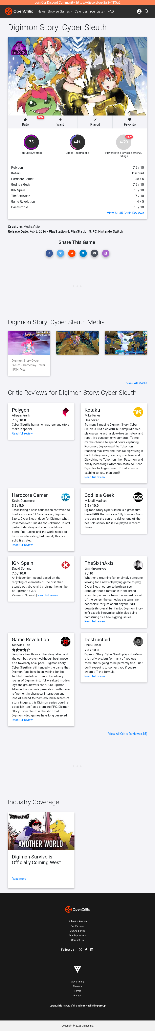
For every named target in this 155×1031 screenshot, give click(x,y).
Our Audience (77, 930)
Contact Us (77, 940)
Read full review (22, 433)
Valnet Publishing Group (92, 1005)
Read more (19, 879)
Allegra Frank (21, 415)
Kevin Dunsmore (23, 501)
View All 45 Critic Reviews (125, 213)
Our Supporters (77, 935)
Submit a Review (77, 921)
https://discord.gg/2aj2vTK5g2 (98, 2)
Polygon (20, 410)
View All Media (136, 383)
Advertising (77, 981)
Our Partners (77, 926)
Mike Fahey (93, 415)
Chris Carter (93, 645)
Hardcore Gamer (30, 495)
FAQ (111, 11)
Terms (77, 990)
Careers (77, 986)
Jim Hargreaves (95, 568)
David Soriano (21, 568)
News (42, 11)
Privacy (77, 995)
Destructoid (97, 639)
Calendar (81, 11)
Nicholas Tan (21, 645)
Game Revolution (30, 639)
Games (59, 11)
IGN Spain (22, 563)
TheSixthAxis (99, 563)
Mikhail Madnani (96, 501)
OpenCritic (55, 1005)
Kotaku (92, 410)
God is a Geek (99, 495)
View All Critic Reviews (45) (127, 734)
